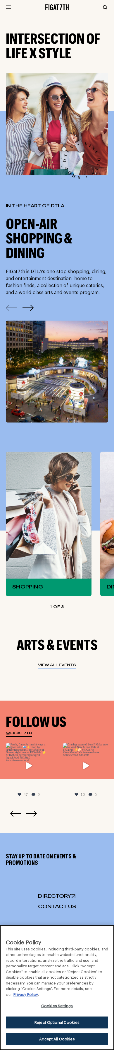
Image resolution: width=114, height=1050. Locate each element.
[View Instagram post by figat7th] (46, 782)
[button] (28, 308)
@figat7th (19, 733)
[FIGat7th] (57, 6)
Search (105, 7)
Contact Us (57, 906)
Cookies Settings (57, 1006)
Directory (54, 896)
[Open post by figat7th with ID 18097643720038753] (85, 765)
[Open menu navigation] (8, 7)
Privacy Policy (25, 994)
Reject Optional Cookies (57, 1022)
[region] (57, 987)
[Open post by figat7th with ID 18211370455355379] (28, 765)
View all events (57, 665)
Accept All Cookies (57, 1039)
